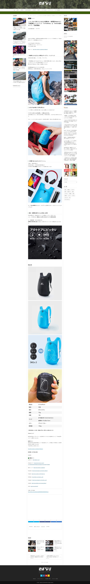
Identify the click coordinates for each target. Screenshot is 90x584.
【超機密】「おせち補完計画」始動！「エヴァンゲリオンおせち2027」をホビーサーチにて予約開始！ (70, 116)
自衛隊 (70, 193)
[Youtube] (46, 576)
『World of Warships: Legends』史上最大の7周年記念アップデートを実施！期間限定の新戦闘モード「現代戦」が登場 (70, 126)
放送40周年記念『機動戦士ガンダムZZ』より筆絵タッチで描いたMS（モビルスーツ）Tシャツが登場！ (70, 148)
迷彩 (73, 193)
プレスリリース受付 (55, 578)
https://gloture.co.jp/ (36, 459)
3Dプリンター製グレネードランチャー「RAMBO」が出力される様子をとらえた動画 (40, 548)
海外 (65, 189)
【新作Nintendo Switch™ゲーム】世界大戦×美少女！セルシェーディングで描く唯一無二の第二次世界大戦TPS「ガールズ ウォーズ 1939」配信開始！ (70, 154)
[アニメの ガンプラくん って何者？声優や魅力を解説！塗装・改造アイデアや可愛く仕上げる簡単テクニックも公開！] (75, 29)
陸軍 (65, 191)
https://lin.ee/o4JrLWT (34, 486)
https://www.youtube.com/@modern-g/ (38, 473)
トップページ (14, 10)
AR (69, 197)
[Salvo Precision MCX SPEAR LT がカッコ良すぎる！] (70, 24)
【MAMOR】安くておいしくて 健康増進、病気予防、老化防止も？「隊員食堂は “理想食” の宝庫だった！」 (70, 112)
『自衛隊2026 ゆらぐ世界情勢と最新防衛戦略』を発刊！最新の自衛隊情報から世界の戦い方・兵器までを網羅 (70, 159)
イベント (69, 195)
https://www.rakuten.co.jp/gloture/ (39, 467)
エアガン (73, 195)
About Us (34, 578)
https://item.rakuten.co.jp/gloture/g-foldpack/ (40, 49)
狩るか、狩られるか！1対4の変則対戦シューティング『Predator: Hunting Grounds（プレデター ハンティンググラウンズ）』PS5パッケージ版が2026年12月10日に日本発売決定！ (70, 133)
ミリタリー (66, 193)
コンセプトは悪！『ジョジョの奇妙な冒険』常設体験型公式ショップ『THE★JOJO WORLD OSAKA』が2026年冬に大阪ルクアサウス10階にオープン (70, 143)
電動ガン (69, 189)
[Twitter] (33, 521)
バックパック (43, 526)
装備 (72, 191)
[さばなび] (45, 4)
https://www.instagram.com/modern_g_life (39, 480)
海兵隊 (66, 195)
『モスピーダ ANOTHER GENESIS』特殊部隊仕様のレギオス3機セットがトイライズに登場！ (70, 121)
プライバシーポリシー (40, 578)
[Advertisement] (45, 34)
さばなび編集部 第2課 (31, 28)
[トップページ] (28, 15)
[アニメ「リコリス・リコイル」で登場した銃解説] (66, 29)
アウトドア (38, 526)
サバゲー (73, 189)
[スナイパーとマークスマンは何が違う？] (66, 24)
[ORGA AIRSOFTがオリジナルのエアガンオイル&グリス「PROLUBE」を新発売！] (75, 24)
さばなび (66, 107)
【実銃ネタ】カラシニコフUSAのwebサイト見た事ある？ (58, 548)
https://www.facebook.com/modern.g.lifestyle (40, 470)
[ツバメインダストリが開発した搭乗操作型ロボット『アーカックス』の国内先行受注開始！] (75, 20)
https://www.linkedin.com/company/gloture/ (39, 483)
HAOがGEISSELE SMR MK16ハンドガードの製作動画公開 (40, 542)
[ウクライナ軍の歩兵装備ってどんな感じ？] (70, 20)
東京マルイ (69, 191)
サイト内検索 (75, 10)
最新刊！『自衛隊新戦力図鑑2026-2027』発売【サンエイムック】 (69, 138)
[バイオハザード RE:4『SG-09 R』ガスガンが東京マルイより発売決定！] (70, 29)
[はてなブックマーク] (56, 521)
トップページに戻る (45, 562)
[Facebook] (45, 521)
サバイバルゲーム (67, 199)
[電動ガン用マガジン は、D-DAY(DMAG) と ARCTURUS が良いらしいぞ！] (66, 20)
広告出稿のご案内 (47, 578)
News (29, 18)
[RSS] (49, 576)
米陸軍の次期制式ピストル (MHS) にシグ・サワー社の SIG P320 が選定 (58, 542)
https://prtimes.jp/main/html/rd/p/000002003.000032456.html (38, 491)
